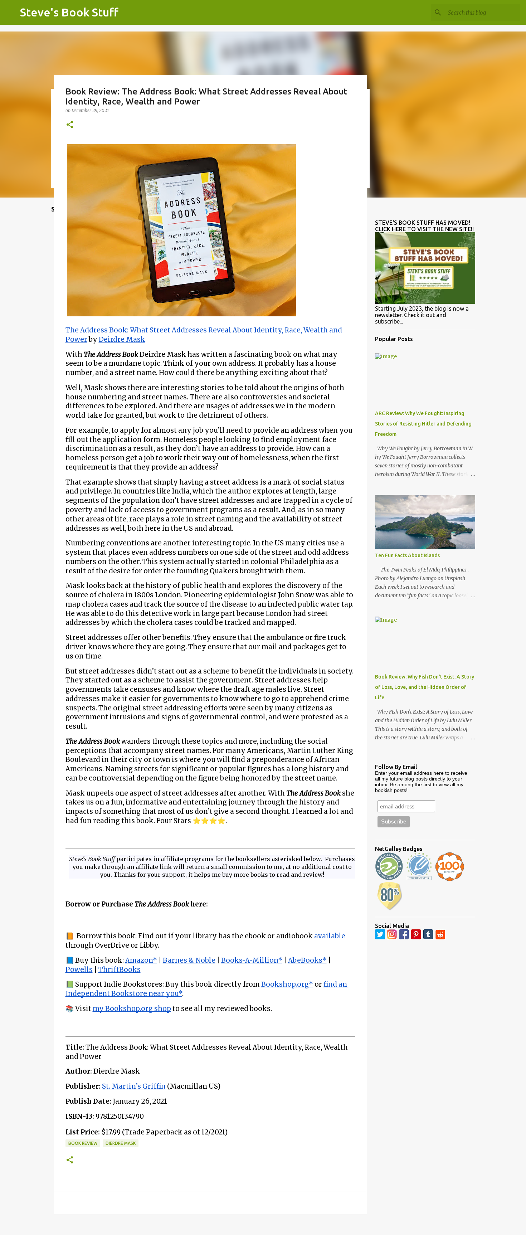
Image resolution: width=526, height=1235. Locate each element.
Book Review (82, 1143)
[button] (69, 125)
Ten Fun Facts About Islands (407, 555)
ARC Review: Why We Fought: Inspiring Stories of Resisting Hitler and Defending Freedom (423, 423)
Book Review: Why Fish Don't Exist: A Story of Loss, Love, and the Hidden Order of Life (424, 687)
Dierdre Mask (121, 1143)
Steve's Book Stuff (69, 12)
